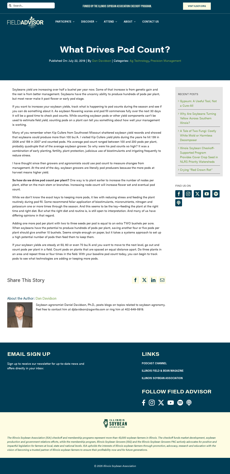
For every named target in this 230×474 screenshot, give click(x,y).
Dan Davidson (101, 60)
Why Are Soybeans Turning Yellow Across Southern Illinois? (198, 118)
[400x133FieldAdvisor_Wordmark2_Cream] (25, 17)
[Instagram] (188, 193)
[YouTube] (206, 193)
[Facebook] (135, 280)
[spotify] (180, 402)
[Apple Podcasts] (178, 202)
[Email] (162, 280)
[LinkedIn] (153, 280)
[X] (144, 280)
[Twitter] (197, 193)
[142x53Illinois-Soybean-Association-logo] (115, 420)
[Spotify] (216, 193)
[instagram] (152, 402)
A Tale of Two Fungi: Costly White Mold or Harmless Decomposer (198, 135)
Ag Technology (139, 60)
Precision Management (166, 60)
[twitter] (161, 402)
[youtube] (170, 402)
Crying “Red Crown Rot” (196, 169)
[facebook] (143, 402)
